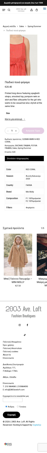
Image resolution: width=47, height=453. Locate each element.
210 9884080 (10, 386)
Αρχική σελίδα (9, 26)
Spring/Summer (34, 26)
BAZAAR (19, 145)
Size (8, 113)
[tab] (24, 158)
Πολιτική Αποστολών (12, 348)
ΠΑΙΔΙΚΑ (27, 145)
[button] (3, 10)
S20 (13, 152)
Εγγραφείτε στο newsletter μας (16, 396)
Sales (21, 26)
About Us (7, 355)
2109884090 (22, 386)
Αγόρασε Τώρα (33, 131)
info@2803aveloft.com (15, 390)
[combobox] (15, 119)
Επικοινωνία (8, 358)
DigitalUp (37, 425)
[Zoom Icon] (23, 56)
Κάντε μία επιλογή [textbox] (13, 119)
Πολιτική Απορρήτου (12, 342)
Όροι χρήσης (8, 345)
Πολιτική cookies (10, 351)
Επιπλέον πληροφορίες (18, 158)
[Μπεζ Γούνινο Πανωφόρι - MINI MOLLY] (18, 255)
